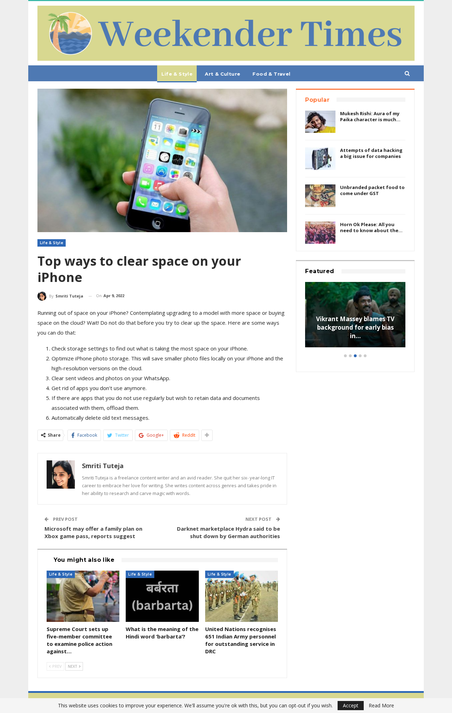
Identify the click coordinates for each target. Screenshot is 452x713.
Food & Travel (271, 74)
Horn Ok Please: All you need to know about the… (371, 227)
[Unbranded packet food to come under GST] (320, 195)
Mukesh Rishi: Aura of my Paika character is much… (370, 116)
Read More (381, 705)
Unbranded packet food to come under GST (372, 190)
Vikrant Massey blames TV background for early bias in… (355, 327)
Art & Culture (222, 74)
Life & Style (176, 74)
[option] (355, 318)
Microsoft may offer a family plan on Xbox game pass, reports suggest (93, 532)
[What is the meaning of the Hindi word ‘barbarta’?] (162, 596)
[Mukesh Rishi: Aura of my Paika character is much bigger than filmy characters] (320, 122)
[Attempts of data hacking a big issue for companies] (320, 158)
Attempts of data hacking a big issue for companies (371, 153)
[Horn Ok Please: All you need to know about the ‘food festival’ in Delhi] (320, 233)
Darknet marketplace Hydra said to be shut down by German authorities (228, 532)
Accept (350, 705)
